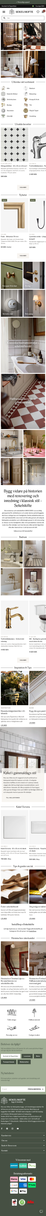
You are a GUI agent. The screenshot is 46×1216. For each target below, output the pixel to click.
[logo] (21, 12)
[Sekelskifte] (23, 1100)
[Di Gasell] (14, 1202)
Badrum (23, 537)
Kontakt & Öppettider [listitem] (10, 1056)
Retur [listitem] (38, 1056)
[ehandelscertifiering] (22, 1202)
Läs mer (4, 725)
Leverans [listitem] (27, 1056)
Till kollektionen (13, 797)
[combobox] (25, 18)
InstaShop (32, 931)
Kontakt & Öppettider (9, 6)
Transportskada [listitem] (8, 1062)
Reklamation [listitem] (24, 1062)
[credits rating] (30, 1202)
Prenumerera (34, 1089)
